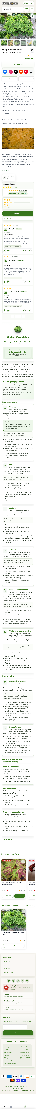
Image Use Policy (8, 972)
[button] (7, 187)
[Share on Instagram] (11, 72)
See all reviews (7, 207)
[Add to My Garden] (32, 16)
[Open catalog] (11, 1106)
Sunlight (23, 342)
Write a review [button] (18, 213)
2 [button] (16, 316)
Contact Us (6, 961)
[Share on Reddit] (21, 72)
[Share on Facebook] (5, 72)
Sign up (18, 1033)
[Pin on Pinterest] (26, 72)
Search (5, 965)
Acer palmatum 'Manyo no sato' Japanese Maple (12, 883)
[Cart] (32, 9)
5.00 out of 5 (23, 190)
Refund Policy (7, 968)
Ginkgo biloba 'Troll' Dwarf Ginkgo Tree (13, 933)
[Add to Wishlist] (32, 50)
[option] (4, 43)
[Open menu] (32, 1106)
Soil (15, 342)
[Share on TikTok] (16, 72)
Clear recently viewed (26, 905)
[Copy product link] (31, 72)
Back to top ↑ (7, 840)
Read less (5, 170)
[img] (7, 225)
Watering (7, 342)
